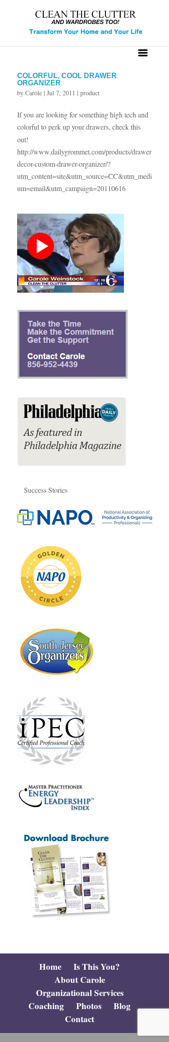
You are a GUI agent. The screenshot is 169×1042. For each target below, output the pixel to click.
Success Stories (46, 490)
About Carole (80, 979)
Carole (33, 93)
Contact (79, 1019)
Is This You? (96, 966)
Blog (122, 1006)
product (90, 93)
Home (50, 966)
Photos (88, 1006)
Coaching (46, 1006)
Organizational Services (79, 992)
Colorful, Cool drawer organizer (67, 79)
